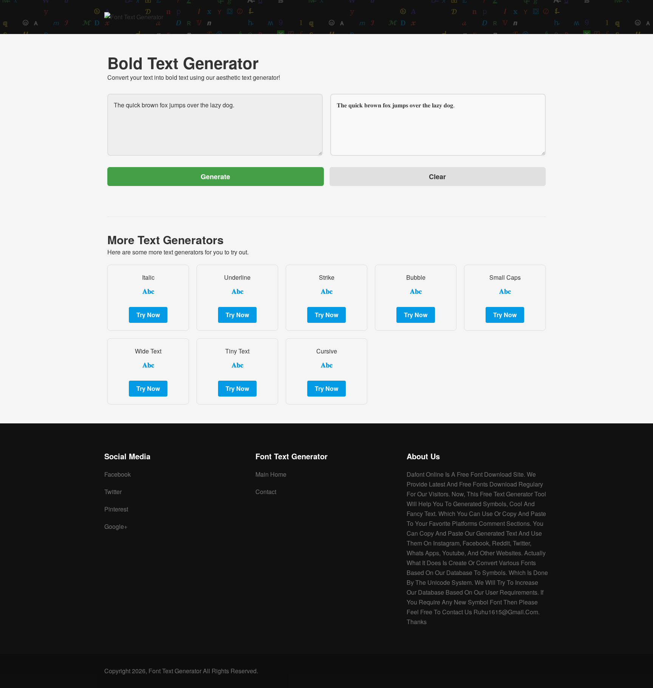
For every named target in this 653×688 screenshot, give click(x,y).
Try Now (148, 314)
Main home (270, 474)
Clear (437, 176)
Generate (215, 176)
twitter (113, 491)
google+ (115, 526)
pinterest (116, 509)
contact (265, 491)
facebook (117, 474)
